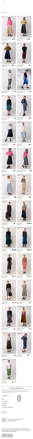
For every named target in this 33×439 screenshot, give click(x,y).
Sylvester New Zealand (16, 419)
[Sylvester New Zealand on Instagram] (3, 412)
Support (5, 395)
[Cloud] (15, 170)
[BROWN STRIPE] (27, 276)
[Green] (30, 91)
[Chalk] (29, 355)
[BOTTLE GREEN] (29, 223)
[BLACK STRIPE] (15, 276)
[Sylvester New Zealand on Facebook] (5, 412)
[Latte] (15, 328)
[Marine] (30, 223)
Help (3, 399)
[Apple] (30, 355)
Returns (4, 405)
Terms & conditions (7, 407)
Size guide (5, 401)
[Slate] (15, 144)
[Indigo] (12, 39)
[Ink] (29, 302)
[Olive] (29, 328)
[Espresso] (14, 91)
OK (7, 435)
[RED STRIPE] (14, 276)
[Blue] (14, 118)
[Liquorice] (14, 39)
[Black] (29, 118)
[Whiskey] (15, 355)
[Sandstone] (30, 39)
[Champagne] (15, 223)
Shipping (4, 403)
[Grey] (29, 170)
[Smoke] (30, 65)
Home (3, 12)
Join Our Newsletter (16, 388)
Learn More (14, 431)
